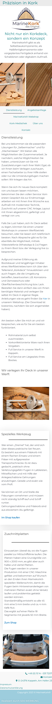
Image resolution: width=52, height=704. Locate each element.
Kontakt (26, 130)
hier (45, 298)
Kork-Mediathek (18, 123)
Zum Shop (10, 622)
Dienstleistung (14, 110)
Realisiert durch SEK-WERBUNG (20, 701)
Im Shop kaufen (10, 517)
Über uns (38, 123)
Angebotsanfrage (36, 110)
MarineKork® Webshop (26, 116)
